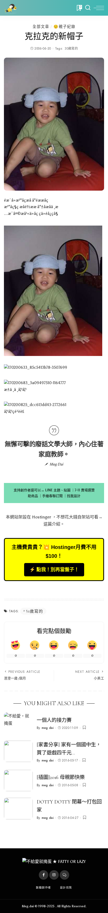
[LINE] (64, 875)
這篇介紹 (52, 524)
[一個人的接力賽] (18, 723)
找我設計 (73, 496)
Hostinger (41, 517)
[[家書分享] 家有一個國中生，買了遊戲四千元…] (18, 751)
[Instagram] (54, 875)
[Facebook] (43, 875)
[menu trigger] (99, 8)
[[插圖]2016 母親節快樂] (18, 780)
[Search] (88, 8)
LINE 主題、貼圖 (58, 490)
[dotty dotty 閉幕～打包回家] (18, 808)
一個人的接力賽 (54, 720)
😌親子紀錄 (64, 26)
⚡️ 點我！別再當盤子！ (54, 569)
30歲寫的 (71, 48)
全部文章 (41, 26)
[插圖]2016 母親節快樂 (61, 777)
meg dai (48, 727)
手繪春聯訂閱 (52, 496)
